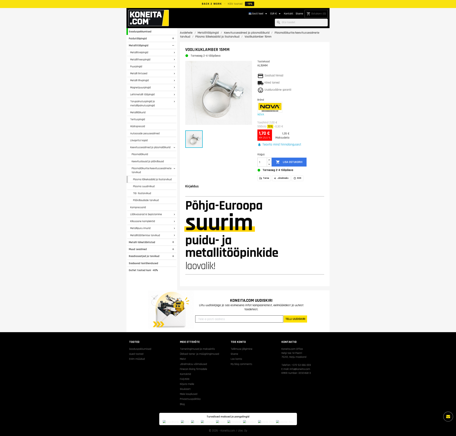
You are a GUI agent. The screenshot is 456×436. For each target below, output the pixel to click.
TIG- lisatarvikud (142, 193)
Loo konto (236, 359)
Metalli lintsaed (138, 73)
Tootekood (263, 61)
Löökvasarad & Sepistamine (146, 214)
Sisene (299, 13)
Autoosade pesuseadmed (145, 133)
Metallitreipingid (139, 52)
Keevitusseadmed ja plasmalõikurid (150, 147)
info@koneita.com (300, 369)
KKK (299, 178)
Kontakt (288, 13)
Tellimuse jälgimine (241, 349)
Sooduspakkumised (140, 31)
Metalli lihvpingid (139, 80)
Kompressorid (138, 207)
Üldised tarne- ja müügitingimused (199, 354)
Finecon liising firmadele (193, 369)
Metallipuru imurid (140, 228)
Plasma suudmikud (144, 186)
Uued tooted (136, 354)
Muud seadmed (138, 249)
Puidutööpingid (138, 38)
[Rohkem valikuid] (448, 417)
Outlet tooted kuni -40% (143, 270)
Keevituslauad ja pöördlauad (148, 161)
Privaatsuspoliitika (190, 399)
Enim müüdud (137, 359)
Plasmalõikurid (140, 154)
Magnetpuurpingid (140, 87)
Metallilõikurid (138, 112)
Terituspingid (137, 119)
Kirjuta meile (187, 384)
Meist (183, 359)
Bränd (260, 100)
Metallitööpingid (138, 45)
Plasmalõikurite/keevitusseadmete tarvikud (152, 170)
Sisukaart (185, 389)
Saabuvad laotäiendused (143, 263)
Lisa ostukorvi (289, 162)
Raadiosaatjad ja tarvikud (144, 256)
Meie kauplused (188, 394)
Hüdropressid (137, 126)
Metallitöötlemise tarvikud (145, 235)
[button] (279, 145)
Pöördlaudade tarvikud (146, 200)
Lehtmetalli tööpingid (142, 94)
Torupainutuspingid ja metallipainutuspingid (142, 103)
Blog (182, 404)
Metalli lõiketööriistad (142, 242)
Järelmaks (283, 178)
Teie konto (238, 342)
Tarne (266, 178)
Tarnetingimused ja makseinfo (197, 349)
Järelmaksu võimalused (193, 364)
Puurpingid (136, 66)
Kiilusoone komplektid (142, 221)
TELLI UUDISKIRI (295, 319)
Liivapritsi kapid (139, 140)
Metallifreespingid (140, 59)
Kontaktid (185, 374)
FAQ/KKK (185, 379)
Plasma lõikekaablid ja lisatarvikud (152, 179)
